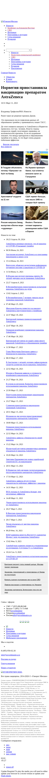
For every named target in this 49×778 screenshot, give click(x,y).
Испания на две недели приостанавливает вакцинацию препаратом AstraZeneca (24, 417)
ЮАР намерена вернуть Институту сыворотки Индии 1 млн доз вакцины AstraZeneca (26, 536)
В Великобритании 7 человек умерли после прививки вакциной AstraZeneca (24, 299)
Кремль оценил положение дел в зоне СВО (22, 580)
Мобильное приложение (16, 638)
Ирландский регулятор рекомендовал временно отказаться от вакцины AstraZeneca (26, 449)
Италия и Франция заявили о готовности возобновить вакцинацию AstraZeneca (23, 374)
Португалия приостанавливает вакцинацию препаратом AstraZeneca (25, 396)
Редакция (12, 39)
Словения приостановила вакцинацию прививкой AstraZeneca (22, 406)
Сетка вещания (14, 37)
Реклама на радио (8, 659)
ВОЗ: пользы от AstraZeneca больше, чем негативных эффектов (23, 493)
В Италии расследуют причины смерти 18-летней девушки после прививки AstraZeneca (25, 277)
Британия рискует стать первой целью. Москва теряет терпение (24, 565)
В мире (9, 79)
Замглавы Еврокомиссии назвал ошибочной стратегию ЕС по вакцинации (25, 460)
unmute (9, 752)
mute (8, 749)
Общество (10, 77)
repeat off (10, 767)
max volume (11, 754)
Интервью (12, 32)
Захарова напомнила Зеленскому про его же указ (23, 591)
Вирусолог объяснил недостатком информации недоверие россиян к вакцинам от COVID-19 (26, 266)
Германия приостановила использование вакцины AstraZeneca (23, 428)
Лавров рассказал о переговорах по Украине (23, 585)
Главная (4, 73)
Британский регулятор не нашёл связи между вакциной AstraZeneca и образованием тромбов (26, 342)
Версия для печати (11, 144)
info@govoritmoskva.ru (22, 615)
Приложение (16, 68)
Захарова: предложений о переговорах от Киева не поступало (25, 573)
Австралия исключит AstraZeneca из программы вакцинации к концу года (26, 255)
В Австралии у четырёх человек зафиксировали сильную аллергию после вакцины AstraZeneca (26, 363)
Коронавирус (11, 81)
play (7, 745)
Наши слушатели (8, 668)
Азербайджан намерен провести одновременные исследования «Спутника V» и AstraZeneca (27, 547)
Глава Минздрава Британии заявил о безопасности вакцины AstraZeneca (21, 352)
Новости (9, 26)
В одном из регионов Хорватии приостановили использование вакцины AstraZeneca (26, 385)
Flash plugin (6, 776)
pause (8, 747)
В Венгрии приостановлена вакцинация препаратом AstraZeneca (23, 514)
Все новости (6, 147)
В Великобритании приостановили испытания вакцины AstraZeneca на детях (26, 288)
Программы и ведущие (17, 35)
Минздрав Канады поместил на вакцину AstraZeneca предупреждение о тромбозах (24, 309)
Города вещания (8, 663)
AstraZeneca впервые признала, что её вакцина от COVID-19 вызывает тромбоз (26, 245)
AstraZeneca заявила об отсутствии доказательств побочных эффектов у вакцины (25, 482)
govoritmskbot (16, 611)
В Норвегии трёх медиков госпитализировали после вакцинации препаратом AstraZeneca (26, 471)
